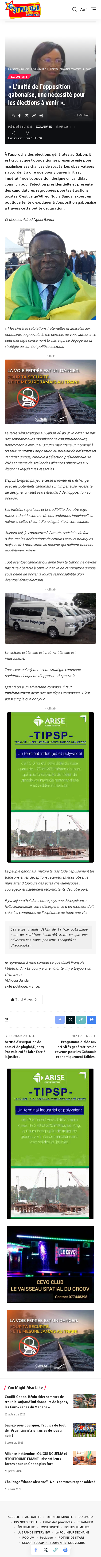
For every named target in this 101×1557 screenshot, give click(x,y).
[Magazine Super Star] (23, 9)
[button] (74, 9)
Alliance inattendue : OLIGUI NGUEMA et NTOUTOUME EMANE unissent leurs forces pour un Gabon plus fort (36, 1458)
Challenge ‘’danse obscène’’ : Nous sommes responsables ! (50, 1482)
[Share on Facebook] (19, 115)
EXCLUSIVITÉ (19, 76)
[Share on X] (26, 115)
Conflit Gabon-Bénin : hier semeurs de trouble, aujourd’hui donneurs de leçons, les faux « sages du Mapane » (36, 1402)
